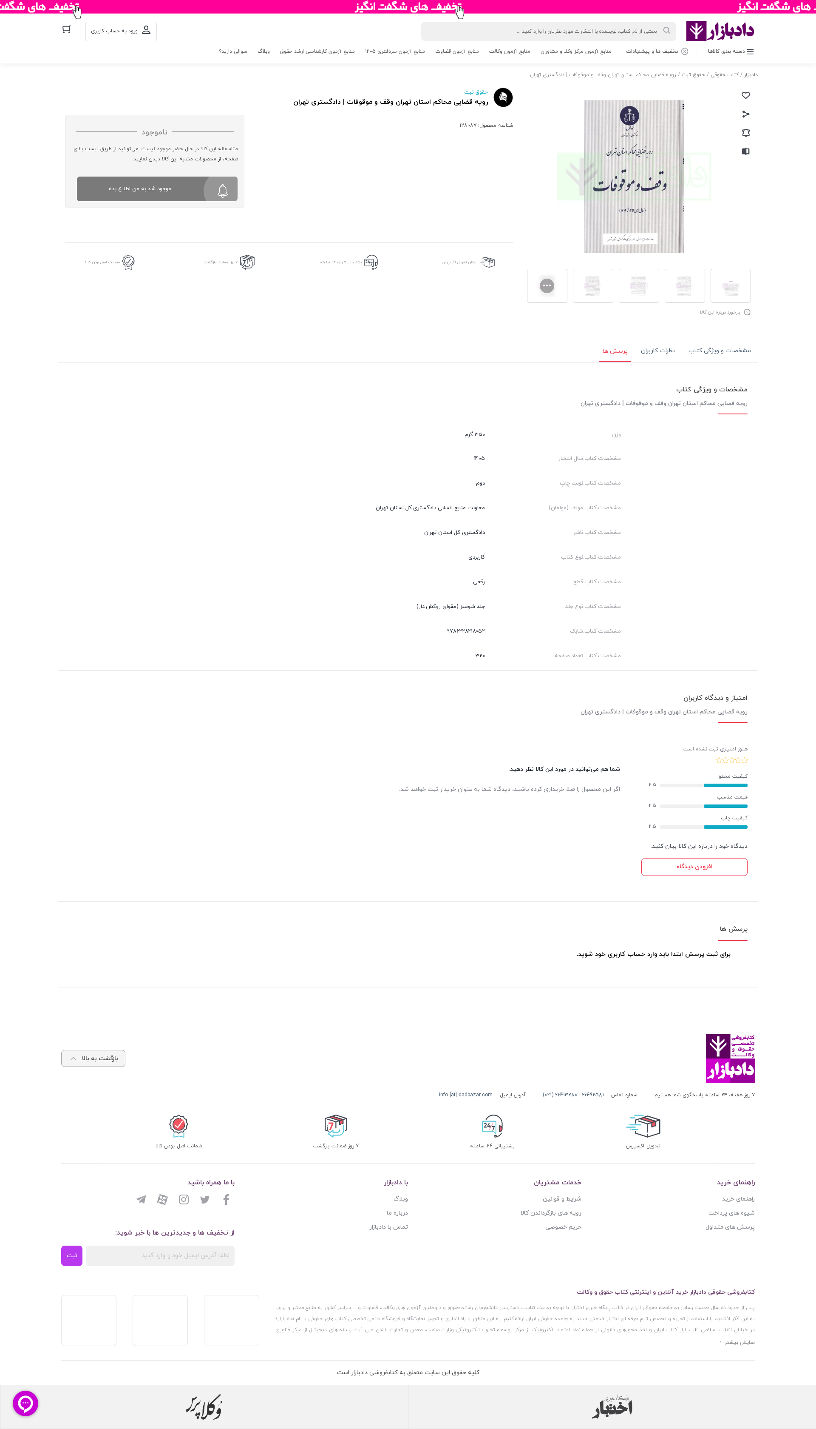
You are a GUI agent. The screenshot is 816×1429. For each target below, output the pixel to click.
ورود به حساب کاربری (114, 31)
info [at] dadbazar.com (466, 1095)
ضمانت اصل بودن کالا (102, 262)
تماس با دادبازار (388, 1227)
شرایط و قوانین (562, 1199)
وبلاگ (264, 51)
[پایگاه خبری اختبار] (612, 1407)
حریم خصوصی (563, 1227)
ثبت (72, 1256)
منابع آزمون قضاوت (457, 51)
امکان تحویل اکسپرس (460, 262)
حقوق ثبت (693, 74)
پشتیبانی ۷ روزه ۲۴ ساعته (341, 262)
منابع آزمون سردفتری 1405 (395, 51)
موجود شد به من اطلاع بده (140, 189)
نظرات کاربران (658, 351)
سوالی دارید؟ (233, 51)
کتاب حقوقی (725, 74)
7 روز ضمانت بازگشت (221, 262)
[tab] (720, 351)
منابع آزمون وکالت (509, 51)
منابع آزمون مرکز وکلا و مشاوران (576, 51)
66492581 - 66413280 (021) (573, 1095)
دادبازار (751, 74)
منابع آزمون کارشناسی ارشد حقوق (317, 51)
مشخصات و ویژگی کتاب (719, 351)
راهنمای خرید (738, 1199)
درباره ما (397, 1213)
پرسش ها (615, 351)
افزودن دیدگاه (695, 867)
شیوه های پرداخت (731, 1213)
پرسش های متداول (730, 1227)
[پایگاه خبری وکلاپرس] (204, 1407)
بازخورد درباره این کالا (720, 312)
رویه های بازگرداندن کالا (551, 1213)
